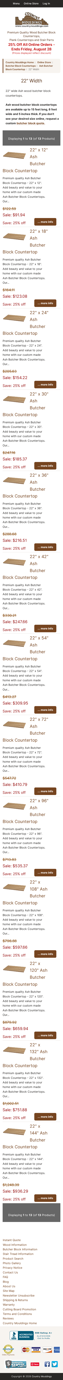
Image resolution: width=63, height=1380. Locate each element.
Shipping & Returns (15, 1300)
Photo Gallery (12, 1263)
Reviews (8, 1318)
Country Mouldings (42, 1376)
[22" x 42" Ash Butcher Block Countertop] (14, 567)
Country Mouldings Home (20, 62)
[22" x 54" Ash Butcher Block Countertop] (14, 648)
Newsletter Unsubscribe (18, 1295)
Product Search (13, 1258)
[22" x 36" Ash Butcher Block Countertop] (14, 486)
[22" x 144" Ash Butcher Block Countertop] (14, 1137)
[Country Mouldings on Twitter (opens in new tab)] (55, 1364)
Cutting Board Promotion (19, 1309)
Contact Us (10, 1272)
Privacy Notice (12, 1268)
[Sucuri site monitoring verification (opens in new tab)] (15, 1364)
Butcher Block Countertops (21, 65)
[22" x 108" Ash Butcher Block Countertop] (14, 893)
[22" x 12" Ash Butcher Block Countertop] (14, 160)
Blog (6, 1281)
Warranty (9, 1304)
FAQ (5, 1277)
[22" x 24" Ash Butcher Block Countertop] (14, 323)
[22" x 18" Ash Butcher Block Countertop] (14, 242)
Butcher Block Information (20, 1249)
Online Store (31, 3)
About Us (9, 1286)
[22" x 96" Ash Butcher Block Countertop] (14, 811)
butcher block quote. (31, 123)
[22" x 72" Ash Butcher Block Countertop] (14, 730)
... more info (45, 221)
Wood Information (15, 1244)
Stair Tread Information (18, 1254)
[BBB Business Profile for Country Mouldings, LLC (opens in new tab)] (31, 1335)
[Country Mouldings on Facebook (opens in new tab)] (47, 1364)
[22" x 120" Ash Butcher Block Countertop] (14, 974)
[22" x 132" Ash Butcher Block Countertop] (14, 1055)
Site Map (9, 1291)
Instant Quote (12, 1240)
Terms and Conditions (17, 1314)
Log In (46, 3)
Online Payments (8, 1355)
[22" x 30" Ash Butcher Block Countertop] (14, 405)
